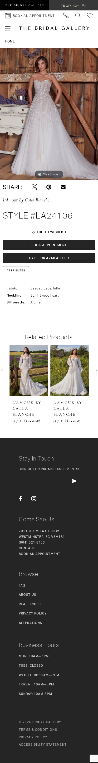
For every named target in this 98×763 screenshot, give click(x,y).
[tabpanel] (49, 114)
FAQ (22, 585)
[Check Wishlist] (90, 15)
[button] (7, 28)
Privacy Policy (33, 613)
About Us (27, 594)
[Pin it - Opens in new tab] (48, 187)
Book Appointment (49, 245)
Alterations (30, 623)
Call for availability (49, 258)
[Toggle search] (78, 15)
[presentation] (29, 370)
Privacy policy (33, 737)
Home (10, 41)
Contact (27, 548)
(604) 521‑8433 (32, 542)
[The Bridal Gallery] (54, 28)
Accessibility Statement (43, 744)
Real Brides (30, 604)
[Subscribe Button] (74, 481)
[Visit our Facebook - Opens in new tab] (20, 498)
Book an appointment (39, 554)
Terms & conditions (38, 729)
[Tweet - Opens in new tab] (34, 187)
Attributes (16, 270)
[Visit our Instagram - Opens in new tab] (33, 498)
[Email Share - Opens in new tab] (63, 187)
